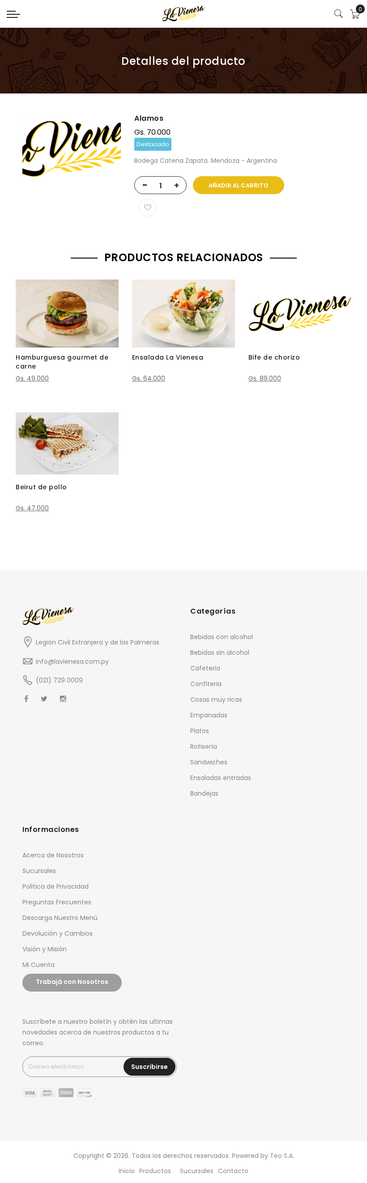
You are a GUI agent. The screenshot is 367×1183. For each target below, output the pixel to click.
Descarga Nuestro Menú (60, 917)
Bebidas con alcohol (221, 636)
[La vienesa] (183, 13)
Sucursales (39, 870)
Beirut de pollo (41, 487)
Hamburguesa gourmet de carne (62, 362)
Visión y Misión (44, 949)
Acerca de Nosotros (53, 855)
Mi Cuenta (38, 964)
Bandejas (204, 793)
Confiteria (206, 683)
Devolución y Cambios (57, 933)
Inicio (127, 1170)
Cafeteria (205, 668)
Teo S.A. (282, 1155)
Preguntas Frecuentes (56, 902)
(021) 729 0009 (59, 680)
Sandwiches (208, 762)
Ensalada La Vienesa (168, 357)
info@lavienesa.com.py (72, 661)
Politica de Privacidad (55, 886)
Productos (155, 1170)
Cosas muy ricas (216, 699)
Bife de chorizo (274, 357)
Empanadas (208, 715)
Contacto (233, 1170)
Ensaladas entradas (220, 777)
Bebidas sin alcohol (219, 652)
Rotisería (203, 746)
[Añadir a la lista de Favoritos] (148, 207)
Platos (199, 730)
